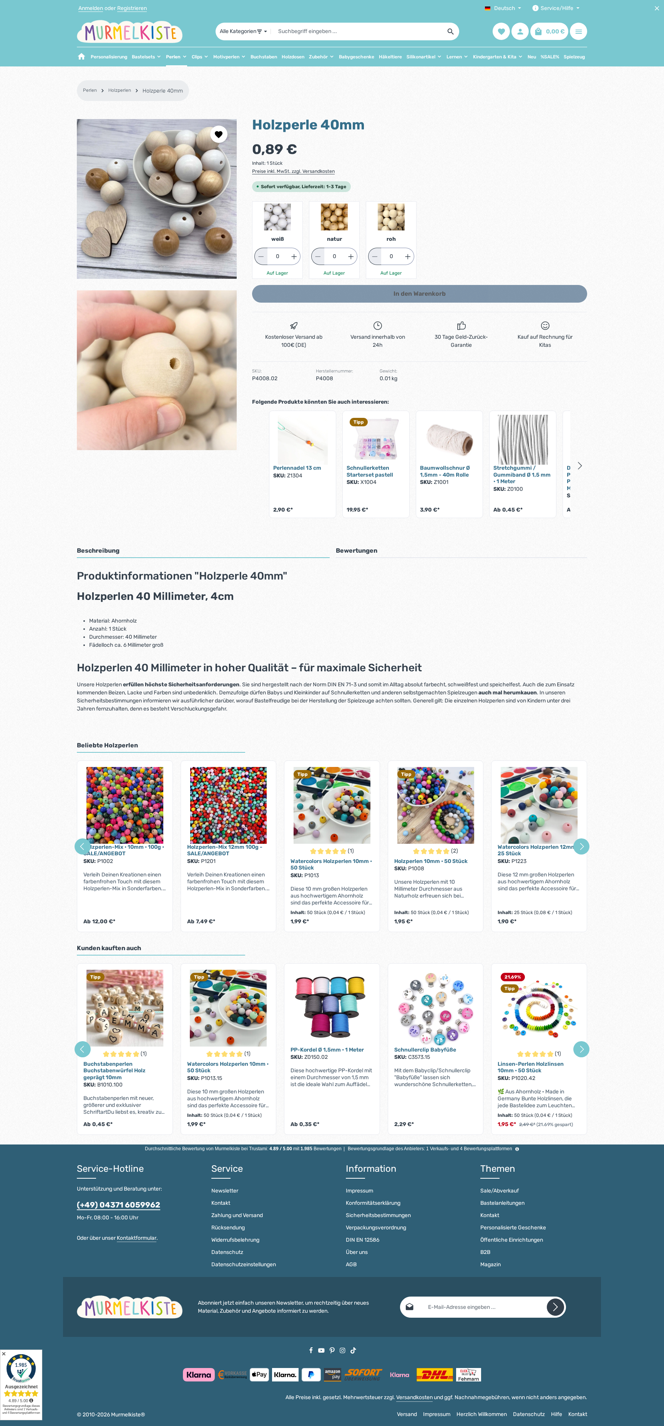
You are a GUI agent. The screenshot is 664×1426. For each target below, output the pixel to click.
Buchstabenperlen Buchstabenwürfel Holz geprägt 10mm (114, 1071)
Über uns (357, 1252)
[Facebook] (311, 1350)
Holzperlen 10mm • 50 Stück (431, 861)
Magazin (490, 1264)
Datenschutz (227, 1252)
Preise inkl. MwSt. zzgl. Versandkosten (293, 171)
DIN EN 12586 (362, 1240)
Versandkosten (414, 1397)
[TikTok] (353, 1350)
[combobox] (357, 31)
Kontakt (220, 1203)
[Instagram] (343, 1350)
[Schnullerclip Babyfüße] (435, 1008)
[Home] (81, 56)
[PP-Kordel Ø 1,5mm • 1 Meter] (332, 1008)
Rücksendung (228, 1227)
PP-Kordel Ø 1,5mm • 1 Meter (327, 1050)
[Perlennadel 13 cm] (302, 440)
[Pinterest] (333, 1350)
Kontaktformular (136, 1238)
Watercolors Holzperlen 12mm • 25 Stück (538, 850)
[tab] (203, 551)
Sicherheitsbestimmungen (378, 1215)
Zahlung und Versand (237, 1215)
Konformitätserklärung (373, 1203)
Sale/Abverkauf (499, 1191)
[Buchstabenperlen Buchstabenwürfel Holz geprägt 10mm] (124, 1008)
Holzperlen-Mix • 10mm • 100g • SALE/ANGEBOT (123, 850)
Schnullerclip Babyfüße (425, 1050)
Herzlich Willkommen (481, 1414)
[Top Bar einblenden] (578, 31)
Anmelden (90, 8)
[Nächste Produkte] (580, 466)
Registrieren (132, 8)
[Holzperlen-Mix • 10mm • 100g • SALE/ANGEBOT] (124, 805)
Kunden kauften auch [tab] (109, 948)
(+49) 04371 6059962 (118, 1204)
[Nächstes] (581, 846)
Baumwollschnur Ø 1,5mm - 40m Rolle (445, 471)
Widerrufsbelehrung (235, 1240)
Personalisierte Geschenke (513, 1227)
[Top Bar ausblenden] (656, 8)
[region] (156, 284)
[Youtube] (322, 1350)
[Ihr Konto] (520, 31)
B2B (485, 1252)
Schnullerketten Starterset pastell (370, 471)
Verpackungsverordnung (376, 1227)
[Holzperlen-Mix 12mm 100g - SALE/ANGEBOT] (228, 805)
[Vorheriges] (83, 846)
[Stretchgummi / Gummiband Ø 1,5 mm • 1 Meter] (522, 440)
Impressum (359, 1191)
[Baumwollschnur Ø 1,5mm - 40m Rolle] (449, 440)
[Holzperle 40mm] (157, 199)
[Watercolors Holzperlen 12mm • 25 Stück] (539, 805)
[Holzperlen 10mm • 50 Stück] (435, 805)
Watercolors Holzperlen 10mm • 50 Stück (331, 864)
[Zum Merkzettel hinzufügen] (218, 134)
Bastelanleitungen (502, 1203)
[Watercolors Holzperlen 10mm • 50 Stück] (332, 805)
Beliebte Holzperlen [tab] (107, 745)
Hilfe (556, 1414)
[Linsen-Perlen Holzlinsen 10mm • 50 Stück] (539, 1008)
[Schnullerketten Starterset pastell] (376, 440)
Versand (407, 1414)
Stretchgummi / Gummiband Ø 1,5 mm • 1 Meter (522, 475)
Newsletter (224, 1191)
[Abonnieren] (555, 1307)
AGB (351, 1264)
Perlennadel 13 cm (297, 468)
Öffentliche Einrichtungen (511, 1240)
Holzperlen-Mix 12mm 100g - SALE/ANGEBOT (224, 850)
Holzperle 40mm (163, 91)
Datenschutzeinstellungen (243, 1264)
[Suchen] (451, 31)
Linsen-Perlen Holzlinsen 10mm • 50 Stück (531, 1067)
